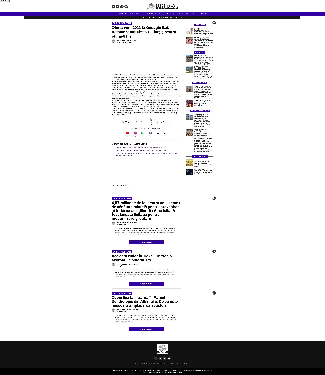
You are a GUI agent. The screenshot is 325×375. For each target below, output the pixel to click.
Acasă (121, 13)
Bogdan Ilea (122, 266)
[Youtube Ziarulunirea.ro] (169, 358)
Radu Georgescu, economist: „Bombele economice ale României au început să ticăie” (141, 150)
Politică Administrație (180, 13)
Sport (161, 13)
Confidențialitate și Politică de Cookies (171, 17)
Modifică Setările (5, 1)
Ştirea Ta (168, 13)
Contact (142, 17)
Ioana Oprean (122, 224)
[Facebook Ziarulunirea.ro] (156, 358)
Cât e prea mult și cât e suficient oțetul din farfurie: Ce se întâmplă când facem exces (141, 147)
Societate (193, 13)
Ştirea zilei (139, 13)
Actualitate (129, 13)
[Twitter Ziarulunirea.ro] (160, 358)
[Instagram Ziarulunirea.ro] (164, 358)
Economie (203, 13)
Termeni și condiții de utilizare (152, 363)
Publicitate (151, 17)
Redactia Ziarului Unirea (125, 42)
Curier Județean (150, 13)
